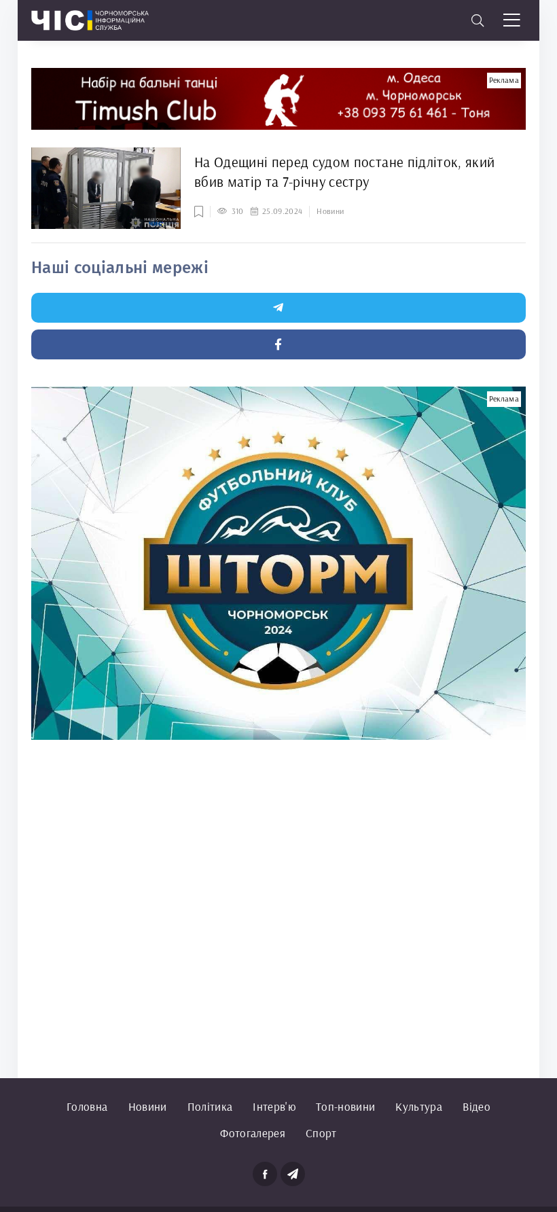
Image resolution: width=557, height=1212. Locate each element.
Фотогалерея (252, 1133)
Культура (418, 1106)
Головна (87, 1106)
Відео (476, 1106)
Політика (210, 1106)
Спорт (321, 1133)
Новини (147, 1106)
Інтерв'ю (274, 1106)
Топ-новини (345, 1106)
